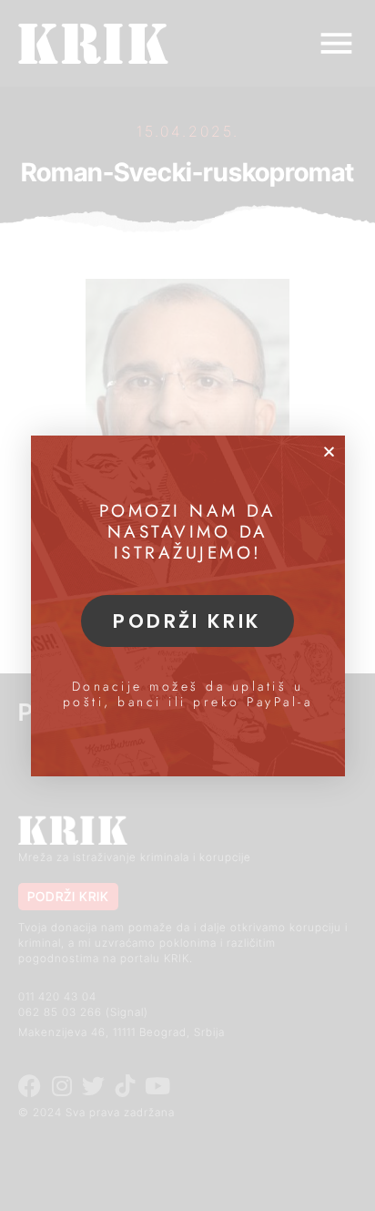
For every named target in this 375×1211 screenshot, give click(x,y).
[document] (187, 605)
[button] (329, 451)
